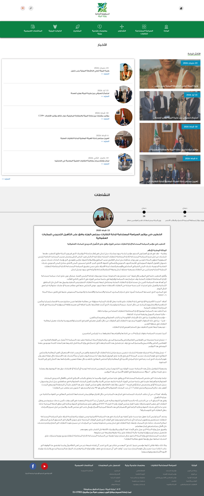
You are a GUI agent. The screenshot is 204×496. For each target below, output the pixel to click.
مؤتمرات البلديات (171, 470)
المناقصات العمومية (33, 31)
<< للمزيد (105, 74)
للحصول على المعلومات (109, 465)
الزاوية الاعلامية (140, 474)
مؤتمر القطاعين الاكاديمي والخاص (165, 477)
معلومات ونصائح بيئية (137, 477)
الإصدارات (117, 481)
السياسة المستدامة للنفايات (163, 465)
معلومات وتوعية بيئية (135, 465)
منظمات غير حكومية (138, 481)
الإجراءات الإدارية (192, 477)
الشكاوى (122, 31)
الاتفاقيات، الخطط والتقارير (188, 484)
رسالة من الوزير (192, 470)
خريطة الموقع (115, 484)
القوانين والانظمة (191, 481)
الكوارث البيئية (55, 31)
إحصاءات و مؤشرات (139, 484)
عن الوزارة (194, 474)
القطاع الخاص (140, 470)
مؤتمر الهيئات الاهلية (169, 474)
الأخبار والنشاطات (114, 474)
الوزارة (166, 31)
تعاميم (174, 481)
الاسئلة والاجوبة (171, 484)
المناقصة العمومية (87, 470)
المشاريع (77, 31)
